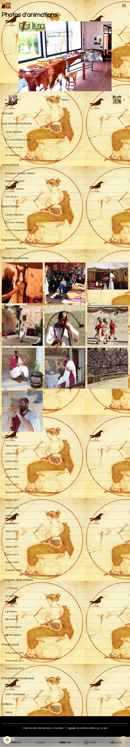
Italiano (12, 611)
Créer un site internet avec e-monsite (43, 728)
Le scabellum (12, 155)
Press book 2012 (14, 652)
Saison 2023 (12, 453)
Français (13, 588)
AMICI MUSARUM (15, 694)
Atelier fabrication (15, 181)
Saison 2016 (12, 507)
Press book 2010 (14, 668)
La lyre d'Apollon (14, 214)
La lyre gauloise (13, 131)
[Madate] (40, 742)
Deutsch (13, 619)
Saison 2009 (12, 562)
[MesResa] (65, 742)
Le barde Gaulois (14, 188)
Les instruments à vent (17, 139)
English (12, 595)
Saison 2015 (12, 515)
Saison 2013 (12, 531)
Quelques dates (13, 570)
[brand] (7, 5)
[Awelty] (90, 742)
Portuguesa (14, 634)
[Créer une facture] (115, 742)
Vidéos (9, 712)
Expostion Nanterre (16, 248)
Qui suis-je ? (11, 196)
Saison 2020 (12, 476)
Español (12, 603)
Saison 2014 (12, 523)
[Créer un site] (14, 742)
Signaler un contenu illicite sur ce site (87, 728)
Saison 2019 (12, 484)
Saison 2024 (12, 445)
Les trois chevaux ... (16, 222)
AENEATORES (12, 686)
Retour (65, 99)
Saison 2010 (12, 554)
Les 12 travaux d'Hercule (18, 230)
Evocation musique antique (20, 173)
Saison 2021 (12, 469)
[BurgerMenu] (124, 5)
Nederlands (14, 627)
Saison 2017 (12, 500)
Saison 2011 (12, 546)
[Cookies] (7, 740)
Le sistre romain (14, 147)
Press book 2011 (14, 660)
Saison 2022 (12, 461)
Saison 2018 (12, 492)
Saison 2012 (12, 538)
